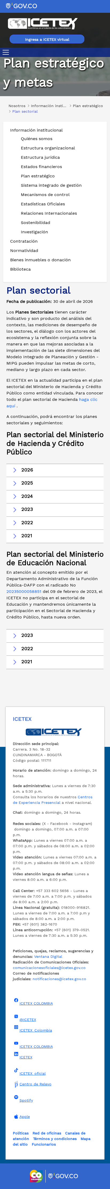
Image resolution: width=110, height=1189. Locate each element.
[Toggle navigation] (7, 52)
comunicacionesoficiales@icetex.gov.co (49, 968)
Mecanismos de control (45, 194)
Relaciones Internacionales (49, 213)
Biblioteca (20, 269)
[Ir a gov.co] (21, 5)
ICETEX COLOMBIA (36, 1003)
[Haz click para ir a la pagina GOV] (63, 1176)
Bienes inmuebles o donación (40, 259)
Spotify (26, 1100)
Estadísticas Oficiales (43, 203)
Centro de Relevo (35, 1084)
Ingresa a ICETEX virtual (47, 39)
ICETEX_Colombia (35, 1030)
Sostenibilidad (35, 222)
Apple (24, 1116)
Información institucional (36, 130)
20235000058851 (23, 591)
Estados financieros (41, 166)
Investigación (34, 231)
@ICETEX (27, 1019)
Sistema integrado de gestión (51, 185)
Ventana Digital (48, 956)
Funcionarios (44, 1144)
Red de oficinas (47, 1133)
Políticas (21, 1133)
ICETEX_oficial (32, 1073)
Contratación (24, 241)
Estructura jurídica (40, 157)
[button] (55, 470)
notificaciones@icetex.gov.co (59, 979)
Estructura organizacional (48, 147)
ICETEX (25, 1057)
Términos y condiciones (55, 1139)
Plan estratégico (38, 175)
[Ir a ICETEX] (42, 24)
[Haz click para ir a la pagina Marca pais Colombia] (37, 1176)
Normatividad (24, 250)
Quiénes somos (36, 138)
